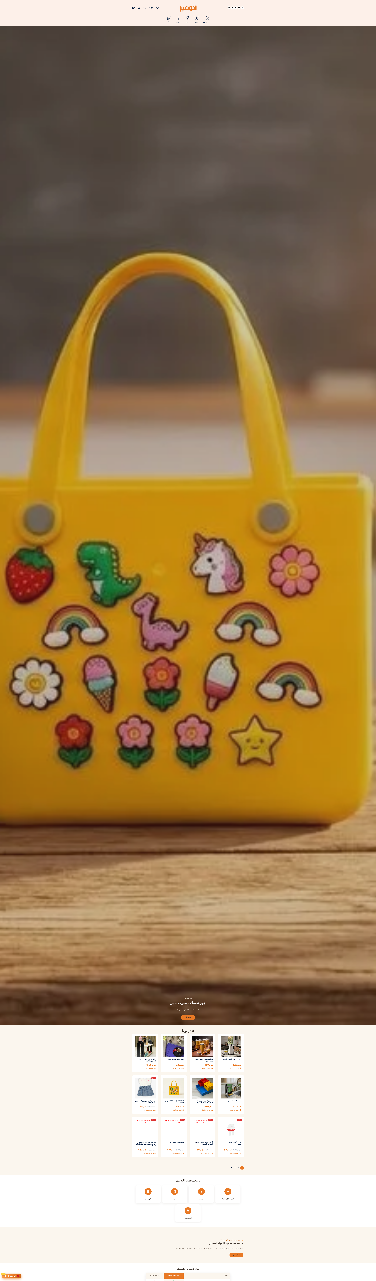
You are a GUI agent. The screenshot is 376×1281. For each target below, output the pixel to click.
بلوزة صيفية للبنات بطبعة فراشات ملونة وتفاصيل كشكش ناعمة (145, 1144)
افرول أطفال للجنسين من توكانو (232, 1143)
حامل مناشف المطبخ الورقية (231, 1059)
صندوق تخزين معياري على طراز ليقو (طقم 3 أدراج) (204, 1101)
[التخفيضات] (188, 1210)
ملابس (201, 1199)
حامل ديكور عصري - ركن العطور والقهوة (147, 1060)
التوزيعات (148, 1199)
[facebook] (242, 7)
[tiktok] (232, 7)
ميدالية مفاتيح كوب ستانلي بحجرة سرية (204, 1060)
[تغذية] (174, 1191)
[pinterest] (229, 7)
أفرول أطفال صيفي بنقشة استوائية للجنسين (204, 1143)
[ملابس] (201, 1191)
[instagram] (239, 7)
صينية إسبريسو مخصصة (176, 1059)
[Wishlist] (157, 8)
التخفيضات (188, 1218)
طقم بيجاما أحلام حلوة (176, 1142)
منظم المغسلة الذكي (234, 1101)
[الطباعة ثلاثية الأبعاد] (227, 1191)
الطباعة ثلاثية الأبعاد (228, 1199)
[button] (145, 8)
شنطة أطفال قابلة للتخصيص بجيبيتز (174, 1101)
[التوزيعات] (148, 1191)
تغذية (174, 1199)
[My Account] (139, 8)
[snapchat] (235, 7)
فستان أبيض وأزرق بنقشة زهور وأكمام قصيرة (145, 1101)
